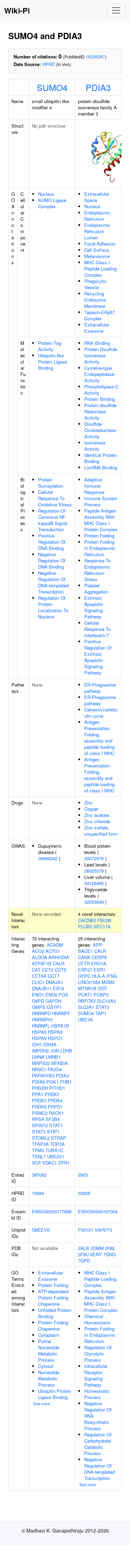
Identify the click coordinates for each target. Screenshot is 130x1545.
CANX (84, 957)
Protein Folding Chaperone (53, 1325)
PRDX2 (52, 1094)
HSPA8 (55, 1032)
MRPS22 (41, 1063)
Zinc (88, 802)
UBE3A (85, 1019)
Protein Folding (99, 535)
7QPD (84, 1260)
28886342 (48, 858)
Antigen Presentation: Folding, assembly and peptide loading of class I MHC (99, 737)
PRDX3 (39, 1100)
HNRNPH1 (42, 1019)
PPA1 (37, 1094)
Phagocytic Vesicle (95, 284)
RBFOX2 (87, 1000)
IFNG (111, 976)
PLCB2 (85, 926)
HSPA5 (39, 1032)
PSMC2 (39, 1113)
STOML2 (41, 1137)
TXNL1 (39, 1156)
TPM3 (38, 1150)
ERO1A (98, 963)
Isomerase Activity (94, 445)
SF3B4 (53, 1119)
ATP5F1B (41, 963)
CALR (58, 963)
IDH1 (37, 1044)
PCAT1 (85, 994)
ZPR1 (64, 1162)
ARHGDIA (59, 957)
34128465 (94, 883)
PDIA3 (98, 87)
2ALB (83, 1248)
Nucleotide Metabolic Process (48, 1378)
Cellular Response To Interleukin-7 (97, 628)
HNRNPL (41, 1025)
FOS (63, 994)
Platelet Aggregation (96, 588)
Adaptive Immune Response (94, 485)
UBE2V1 (55, 1156)
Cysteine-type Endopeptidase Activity (99, 374)
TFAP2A (40, 1144)
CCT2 (47, 969)
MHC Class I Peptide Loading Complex (100, 268)
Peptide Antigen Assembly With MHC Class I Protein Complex (101, 520)
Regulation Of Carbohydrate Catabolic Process (98, 1443)
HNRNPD (41, 1013)
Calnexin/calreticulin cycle (101, 712)
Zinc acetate (96, 815)
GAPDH (53, 1000)
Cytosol (45, 1366)
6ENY (96, 1254)
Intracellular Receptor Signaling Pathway (95, 1375)
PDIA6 (38, 1081)
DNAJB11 (42, 988)
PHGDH (40, 1088)
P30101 (85, 1229)
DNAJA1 (54, 982)
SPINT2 (40, 1125)
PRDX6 (39, 1106)
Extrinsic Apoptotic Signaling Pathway (93, 607)
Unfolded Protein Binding (54, 1313)
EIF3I (58, 988)
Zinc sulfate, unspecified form (101, 830)
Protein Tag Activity (49, 346)
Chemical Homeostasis (97, 1319)
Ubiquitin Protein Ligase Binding (54, 1394)
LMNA (38, 1057)
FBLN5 (104, 920)
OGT (102, 988)
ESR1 (99, 969)
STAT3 (38, 1131)
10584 (38, 1193)
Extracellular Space (96, 197)
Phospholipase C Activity (101, 389)
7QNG (109, 1254)
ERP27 (85, 969)
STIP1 (53, 1131)
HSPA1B (60, 1025)
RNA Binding (97, 343)
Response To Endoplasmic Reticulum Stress (97, 569)
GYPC (84, 976)
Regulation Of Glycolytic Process (98, 1353)
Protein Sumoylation (50, 482)
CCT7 (53, 976)
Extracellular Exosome (96, 327)
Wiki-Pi (17, 10)
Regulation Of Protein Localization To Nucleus (53, 607)
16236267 (95, 56)
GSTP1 (54, 1007)
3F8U (83, 1254)
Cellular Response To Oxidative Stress (55, 498)
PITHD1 (57, 1088)
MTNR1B (87, 988)
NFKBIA (59, 1063)
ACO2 (38, 951)
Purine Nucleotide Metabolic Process (48, 1350)
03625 (84, 1193)
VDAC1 (49, 1162)
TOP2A (57, 1144)
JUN (54, 1050)
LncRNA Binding (100, 467)
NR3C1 (39, 1069)
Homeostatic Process (97, 1394)
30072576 (94, 858)
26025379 (94, 870)
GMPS (38, 1007)
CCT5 (60, 969)
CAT (36, 969)
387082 (39, 1174)
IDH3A (50, 1044)
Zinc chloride (97, 821)
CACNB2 (87, 920)
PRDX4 (55, 1100)
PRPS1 (55, 1106)
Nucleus (46, 194)
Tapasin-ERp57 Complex (99, 315)
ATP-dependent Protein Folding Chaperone (53, 1297)
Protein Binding (99, 399)
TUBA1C (54, 1150)
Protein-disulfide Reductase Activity (100, 411)
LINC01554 (89, 982)
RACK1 (56, 1113)
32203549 (94, 902)
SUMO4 (52, 87)
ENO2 (51, 994)
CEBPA (99, 957)
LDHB (66, 1050)
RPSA (38, 1119)
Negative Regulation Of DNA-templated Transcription (53, 582)
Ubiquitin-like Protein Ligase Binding (52, 361)
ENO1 (38, 994)
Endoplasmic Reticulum (97, 215)
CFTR (84, 963)
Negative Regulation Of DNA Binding (52, 560)
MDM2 (108, 982)
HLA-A (98, 976)
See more (41, 1403)
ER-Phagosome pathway (100, 687)
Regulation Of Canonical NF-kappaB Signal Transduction (52, 520)
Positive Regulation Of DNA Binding (52, 541)
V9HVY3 (103, 1229)
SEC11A (102, 926)
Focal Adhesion (99, 243)
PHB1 (66, 1081)
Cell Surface (96, 250)
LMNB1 (53, 1057)
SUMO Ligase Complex (52, 203)
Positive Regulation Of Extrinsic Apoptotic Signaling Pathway (98, 657)
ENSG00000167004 (98, 1211)
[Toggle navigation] (116, 10)
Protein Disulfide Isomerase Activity (100, 355)
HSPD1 (55, 1038)
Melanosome (97, 256)
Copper (91, 809)
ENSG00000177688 (51, 1211)
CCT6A (39, 976)
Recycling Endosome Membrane (95, 299)
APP (97, 944)
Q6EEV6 (41, 1229)
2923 (83, 1174)
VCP (36, 1162)
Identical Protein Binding (100, 458)
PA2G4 (54, 1069)
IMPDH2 (40, 1050)
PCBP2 (101, 994)
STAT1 (56, 1125)
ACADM (55, 944)
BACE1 (85, 951)
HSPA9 (39, 1038)
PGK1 (52, 1081)
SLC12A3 (106, 1000)
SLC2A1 (86, 1007)
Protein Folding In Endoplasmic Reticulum (99, 548)
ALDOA (39, 957)
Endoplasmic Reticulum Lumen (97, 231)
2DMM (97, 1248)
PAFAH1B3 (43, 1075)
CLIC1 (38, 982)
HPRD (48, 64)
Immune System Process (101, 501)
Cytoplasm (49, 1335)
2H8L (110, 1248)
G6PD (38, 1000)
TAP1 (100, 1013)
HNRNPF (61, 1013)
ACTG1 (52, 951)
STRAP (58, 1137)
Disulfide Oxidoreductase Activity (100, 430)
